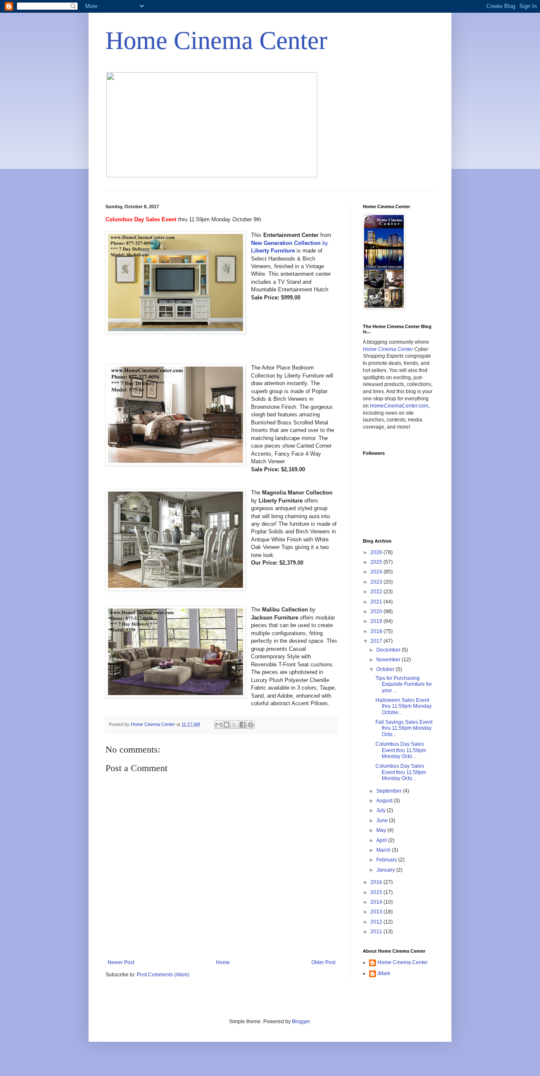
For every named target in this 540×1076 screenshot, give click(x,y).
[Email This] (218, 724)
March (384, 850)
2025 (376, 562)
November (389, 660)
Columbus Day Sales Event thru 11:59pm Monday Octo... (400, 750)
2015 (376, 892)
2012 (376, 922)
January (386, 870)
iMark (384, 973)
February (387, 860)
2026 (376, 552)
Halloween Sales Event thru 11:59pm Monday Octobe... (403, 706)
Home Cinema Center (216, 40)
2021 (376, 602)
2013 (376, 912)
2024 (376, 572)
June (382, 820)
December (389, 650)
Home (223, 962)
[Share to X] (234, 724)
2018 (376, 631)
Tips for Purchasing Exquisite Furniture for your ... (403, 684)
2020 (376, 611)
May (381, 830)
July (381, 810)
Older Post (323, 962)
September (389, 791)
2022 (376, 592)
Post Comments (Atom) (163, 975)
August (385, 801)
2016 (376, 882)
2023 (376, 582)
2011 (376, 932)
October (386, 669)
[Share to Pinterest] (250, 724)
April (382, 840)
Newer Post (121, 962)
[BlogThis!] (226, 724)
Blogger (301, 1021)
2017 (376, 641)
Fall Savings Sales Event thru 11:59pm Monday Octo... (403, 728)
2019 (376, 621)
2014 (376, 902)
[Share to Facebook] (242, 724)
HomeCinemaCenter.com (399, 406)
